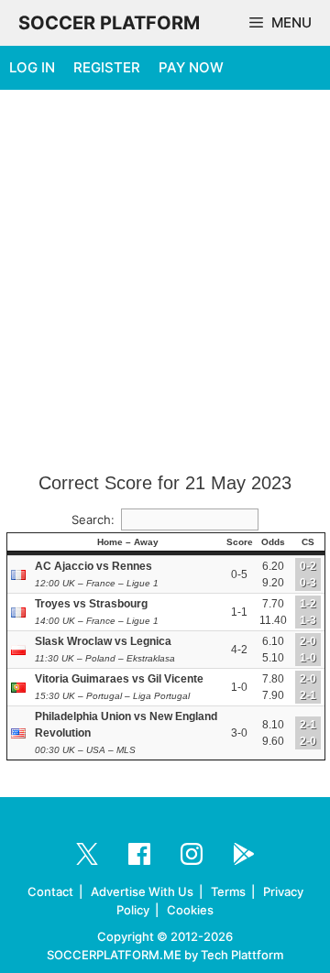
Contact (50, 891)
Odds (273, 542)
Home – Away (128, 542)
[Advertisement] (165, 282)
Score (239, 542)
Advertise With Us (142, 891)
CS (308, 542)
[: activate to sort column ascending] (20, 542)
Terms (228, 891)
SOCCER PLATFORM (109, 23)
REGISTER (106, 67)
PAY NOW (191, 67)
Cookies (190, 909)
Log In (32, 67)
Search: (93, 519)
